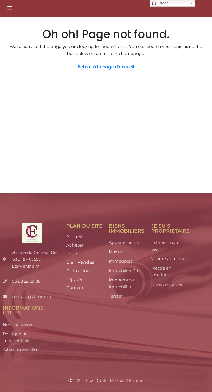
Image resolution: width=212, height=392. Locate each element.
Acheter (75, 245)
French (162, 3)
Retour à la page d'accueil (106, 67)
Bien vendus (80, 262)
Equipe (74, 279)
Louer (72, 253)
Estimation (78, 270)
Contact (74, 287)
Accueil (74, 236)
